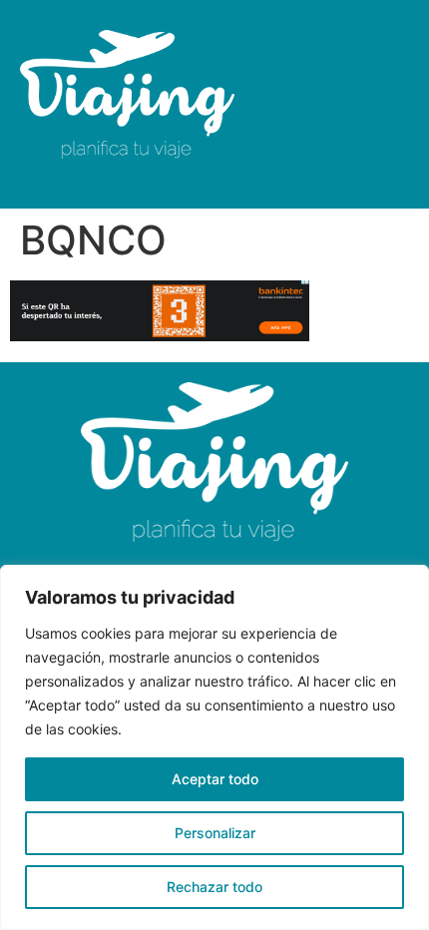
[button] (359, 105)
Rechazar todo (214, 886)
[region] (214, 747)
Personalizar (215, 832)
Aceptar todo (215, 778)
